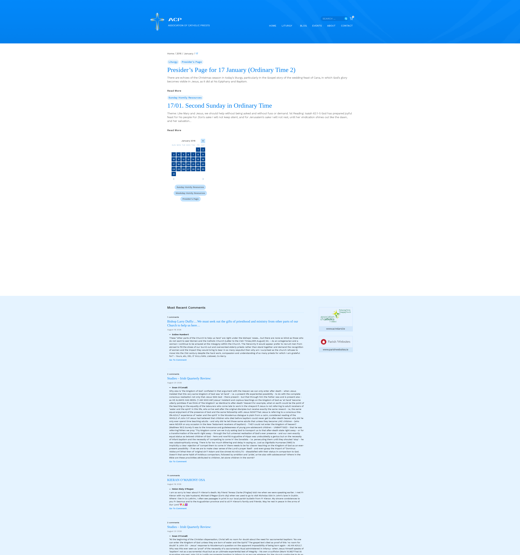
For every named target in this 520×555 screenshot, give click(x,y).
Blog (303, 25)
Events (317, 25)
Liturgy (173, 61)
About (331, 25)
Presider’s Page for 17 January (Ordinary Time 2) (231, 70)
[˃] (203, 179)
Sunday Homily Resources (185, 97)
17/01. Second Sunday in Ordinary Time (219, 105)
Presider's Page (192, 61)
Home (272, 25)
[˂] (174, 179)
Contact (347, 25)
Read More (174, 91)
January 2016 (188, 140)
